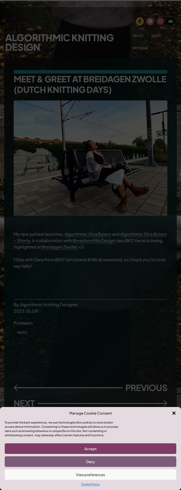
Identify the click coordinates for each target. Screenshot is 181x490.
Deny (90, 461)
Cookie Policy (90, 484)
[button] (174, 413)
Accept (90, 448)
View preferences (90, 474)
